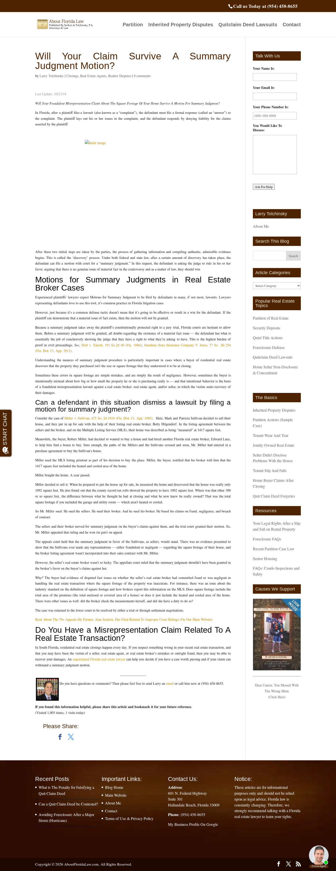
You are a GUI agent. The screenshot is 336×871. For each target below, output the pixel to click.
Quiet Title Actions (268, 337)
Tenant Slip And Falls (270, 470)
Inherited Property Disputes (180, 25)
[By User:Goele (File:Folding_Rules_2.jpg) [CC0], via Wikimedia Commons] (133, 188)
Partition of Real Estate (271, 318)
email (170, 683)
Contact (292, 25)
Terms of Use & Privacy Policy (129, 818)
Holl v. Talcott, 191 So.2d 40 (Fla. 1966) (112, 345)
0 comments (142, 75)
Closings (72, 75)
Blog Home (114, 787)
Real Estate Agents (93, 75)
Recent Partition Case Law (273, 548)
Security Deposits (266, 327)
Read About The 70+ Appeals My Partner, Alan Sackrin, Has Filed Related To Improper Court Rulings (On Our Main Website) (124, 619)
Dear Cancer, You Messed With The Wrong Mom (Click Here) (277, 691)
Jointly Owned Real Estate (273, 445)
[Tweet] (71, 737)
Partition (133, 25)
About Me (261, 226)
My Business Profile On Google (193, 824)
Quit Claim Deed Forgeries (274, 495)
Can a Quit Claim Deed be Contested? (68, 803)
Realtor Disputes (119, 75)
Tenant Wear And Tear (270, 435)
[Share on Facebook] (60, 737)
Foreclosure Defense (269, 347)
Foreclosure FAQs (267, 538)
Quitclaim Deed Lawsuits (247, 25)
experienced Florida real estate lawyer (99, 659)
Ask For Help (264, 187)
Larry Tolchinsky (52, 75)
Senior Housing (265, 558)
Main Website (115, 795)
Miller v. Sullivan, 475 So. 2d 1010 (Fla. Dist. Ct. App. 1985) (108, 418)
